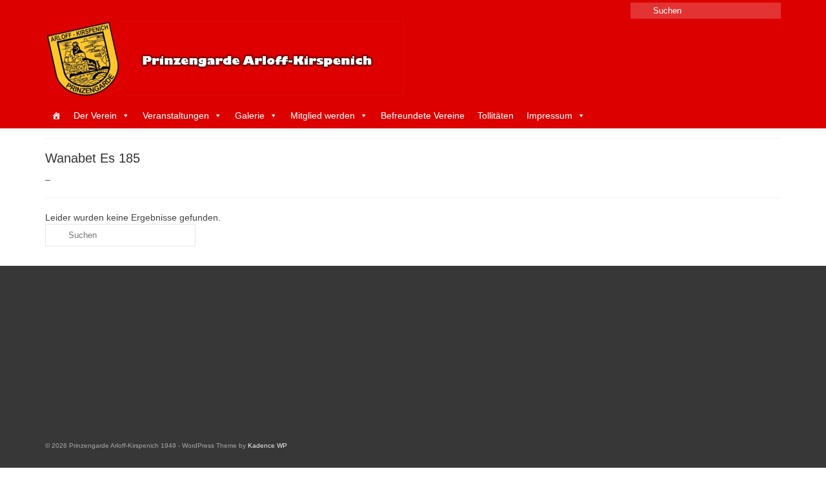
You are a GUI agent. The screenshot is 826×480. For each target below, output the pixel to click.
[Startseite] (56, 115)
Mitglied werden (322, 115)
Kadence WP (267, 445)
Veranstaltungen (176, 115)
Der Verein (95, 115)
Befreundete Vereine (423, 115)
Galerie (250, 115)
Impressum (549, 115)
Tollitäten (496, 115)
